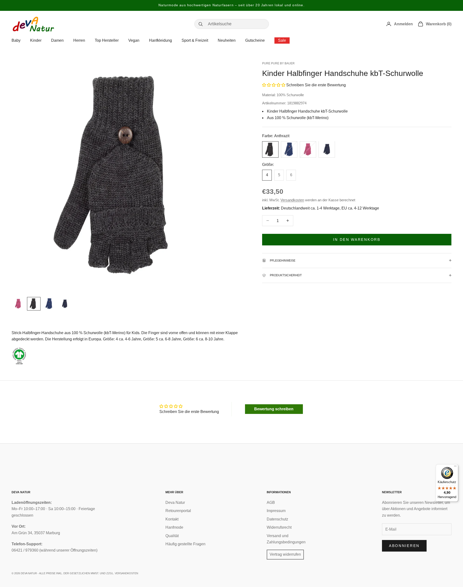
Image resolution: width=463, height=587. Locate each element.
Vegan (133, 40)
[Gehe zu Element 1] (18, 303)
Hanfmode (174, 527)
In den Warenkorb (356, 239)
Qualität (172, 536)
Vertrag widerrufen (285, 554)
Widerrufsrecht (279, 527)
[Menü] (455, 467)
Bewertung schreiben (273, 409)
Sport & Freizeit (195, 40)
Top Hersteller (107, 40)
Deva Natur (175, 502)
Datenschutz (277, 519)
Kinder (35, 40)
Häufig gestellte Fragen (185, 544)
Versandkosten (292, 200)
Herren (79, 40)
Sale (282, 40)
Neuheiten (227, 40)
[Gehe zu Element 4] (64, 303)
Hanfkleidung (160, 40)
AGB (271, 502)
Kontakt (171, 519)
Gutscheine (255, 40)
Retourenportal (178, 511)
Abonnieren (404, 546)
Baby (16, 40)
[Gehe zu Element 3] (49, 303)
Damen (57, 40)
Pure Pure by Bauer (278, 63)
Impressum (276, 511)
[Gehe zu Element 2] (34, 303)
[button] (273, 85)
